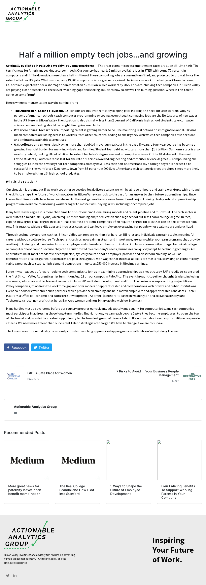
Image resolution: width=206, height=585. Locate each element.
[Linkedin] (15, 575)
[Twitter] (7, 575)
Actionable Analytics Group (35, 407)
